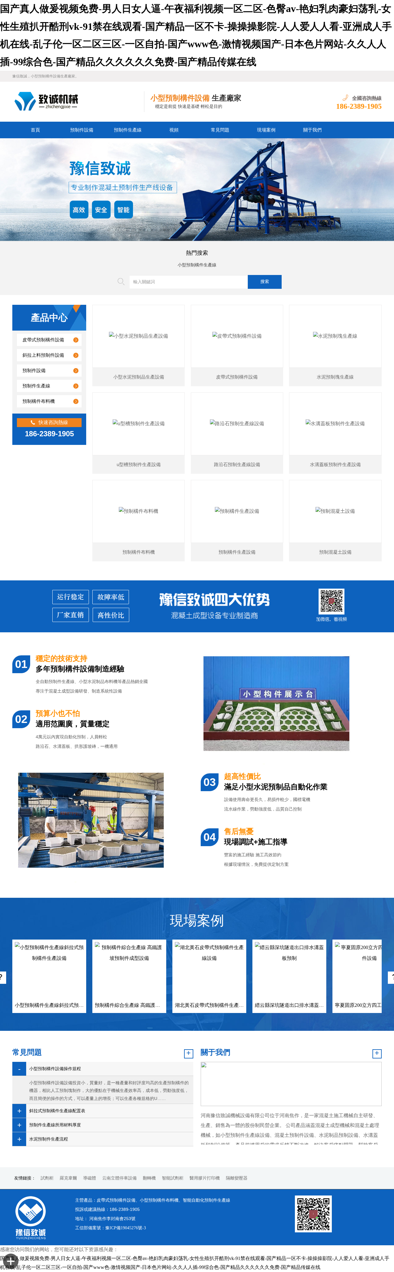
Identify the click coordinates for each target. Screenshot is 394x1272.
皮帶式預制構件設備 (43, 339)
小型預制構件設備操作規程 (55, 1068)
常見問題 (220, 130)
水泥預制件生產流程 (48, 1139)
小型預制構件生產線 (197, 265)
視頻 (174, 130)
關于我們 (312, 130)
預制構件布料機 (38, 401)
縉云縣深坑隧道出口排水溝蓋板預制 (294, 1005)
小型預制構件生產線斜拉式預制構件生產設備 (64, 1005)
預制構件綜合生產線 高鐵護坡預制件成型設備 (145, 1005)
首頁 (35, 130)
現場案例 (266, 130)
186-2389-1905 (359, 106)
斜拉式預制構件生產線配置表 (57, 1111)
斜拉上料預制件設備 (43, 355)
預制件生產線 (128, 130)
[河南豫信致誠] (78, 102)
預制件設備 (81, 130)
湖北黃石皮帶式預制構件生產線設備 (214, 1005)
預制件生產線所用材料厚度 (55, 1125)
